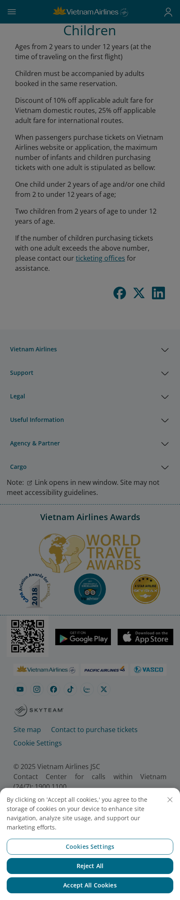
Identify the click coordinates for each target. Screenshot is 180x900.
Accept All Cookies (90, 885)
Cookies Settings (90, 846)
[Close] (170, 799)
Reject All (90, 866)
